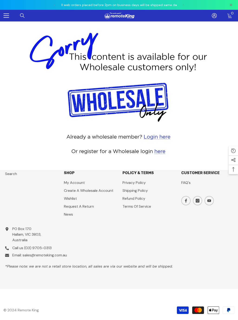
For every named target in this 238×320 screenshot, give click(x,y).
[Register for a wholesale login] (119, 151)
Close (234, 21)
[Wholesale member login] (119, 136)
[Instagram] (197, 200)
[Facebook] (186, 200)
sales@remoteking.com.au (45, 255)
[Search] (22, 15)
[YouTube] (209, 200)
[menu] (6, 15)
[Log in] (214, 16)
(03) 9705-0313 (38, 247)
